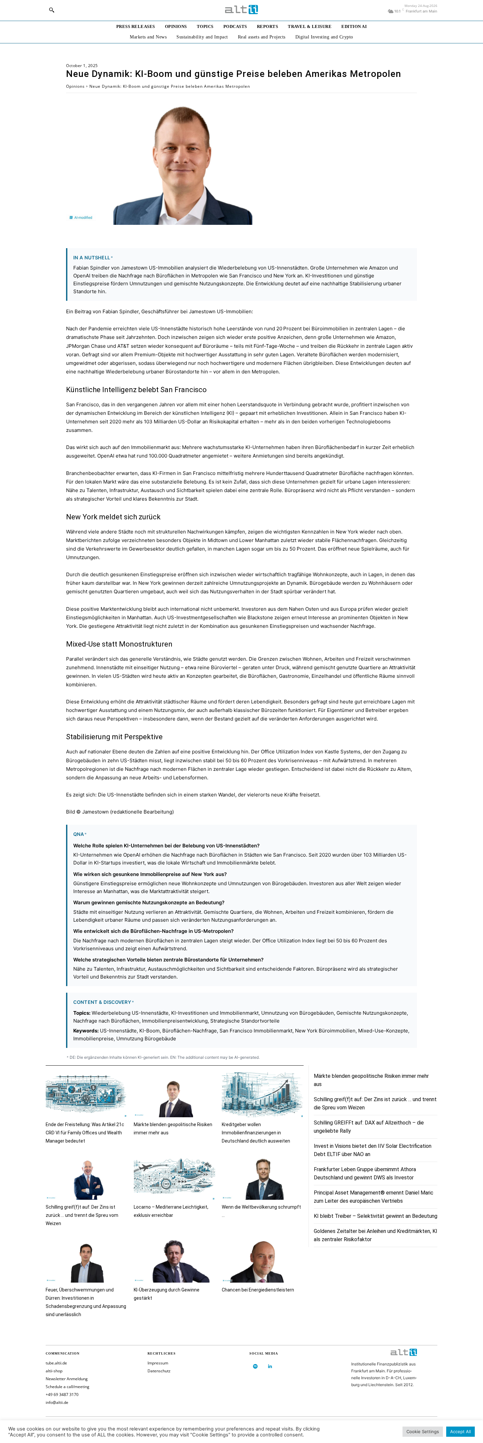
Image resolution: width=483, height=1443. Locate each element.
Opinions (75, 86)
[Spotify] (255, 1366)
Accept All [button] (460, 1431)
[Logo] (241, 9)
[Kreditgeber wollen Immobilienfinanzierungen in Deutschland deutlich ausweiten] (262, 1094)
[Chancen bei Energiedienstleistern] (262, 1260)
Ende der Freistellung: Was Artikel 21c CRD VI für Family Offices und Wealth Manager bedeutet (85, 1133)
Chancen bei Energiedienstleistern (258, 1289)
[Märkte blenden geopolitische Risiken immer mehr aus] (174, 1094)
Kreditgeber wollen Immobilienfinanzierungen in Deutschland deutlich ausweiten (256, 1133)
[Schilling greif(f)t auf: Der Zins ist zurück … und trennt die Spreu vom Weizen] (86, 1177)
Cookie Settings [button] (422, 1431)
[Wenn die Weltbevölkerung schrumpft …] (262, 1177)
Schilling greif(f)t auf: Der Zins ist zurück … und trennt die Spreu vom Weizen (82, 1215)
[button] (52, 10)
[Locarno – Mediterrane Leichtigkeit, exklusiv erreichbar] (174, 1177)
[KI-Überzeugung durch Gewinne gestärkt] (174, 1260)
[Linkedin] (270, 1366)
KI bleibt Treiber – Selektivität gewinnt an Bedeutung (375, 1216)
